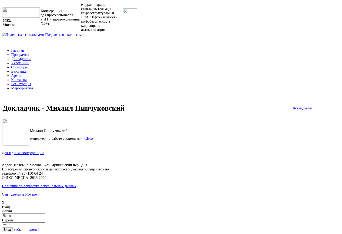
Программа (20, 55)
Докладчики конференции (23, 153)
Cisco (88, 138)
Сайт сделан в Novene (19, 194)
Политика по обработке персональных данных (39, 186)
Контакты (19, 80)
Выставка (19, 71)
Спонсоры (19, 67)
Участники (20, 63)
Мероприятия (22, 88)
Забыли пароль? (26, 229)
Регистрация (21, 84)
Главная (17, 50)
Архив (16, 76)
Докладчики (21, 59)
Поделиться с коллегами (64, 35)
